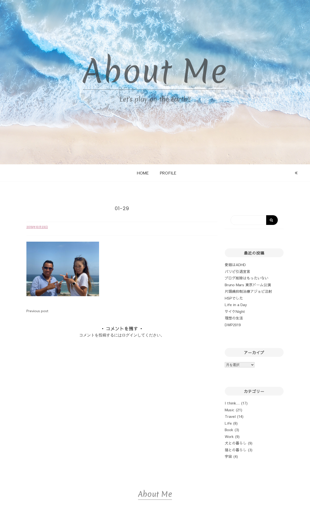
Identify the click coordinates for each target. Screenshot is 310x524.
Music (229, 409)
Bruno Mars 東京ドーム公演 (248, 284)
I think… (232, 402)
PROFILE (168, 172)
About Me (155, 71)
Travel (230, 416)
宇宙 (228, 456)
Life (228, 423)
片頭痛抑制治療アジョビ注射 (248, 291)
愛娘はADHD (235, 264)
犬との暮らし (236, 442)
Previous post (37, 311)
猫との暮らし (236, 449)
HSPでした (234, 298)
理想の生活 (234, 317)
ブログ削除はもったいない (246, 277)
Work (229, 436)
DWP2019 (233, 324)
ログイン (129, 335)
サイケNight (235, 311)
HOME (143, 172)
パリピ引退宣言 (237, 271)
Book (229, 429)
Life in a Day (236, 304)
